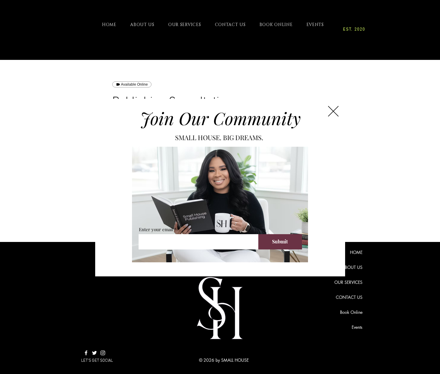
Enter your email (156, 229)
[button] (333, 111)
